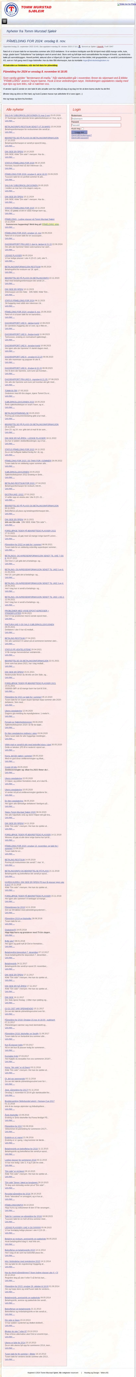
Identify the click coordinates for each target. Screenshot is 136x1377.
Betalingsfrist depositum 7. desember (21, 952)
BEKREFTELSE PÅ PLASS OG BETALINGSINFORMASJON (32, 138)
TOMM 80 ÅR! (11, 391)
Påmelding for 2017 (14, 1126)
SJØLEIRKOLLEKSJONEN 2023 (19, 402)
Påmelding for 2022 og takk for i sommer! (23, 544)
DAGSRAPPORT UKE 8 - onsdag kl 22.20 (23, 357)
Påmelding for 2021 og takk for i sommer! (23, 697)
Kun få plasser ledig (14, 1045)
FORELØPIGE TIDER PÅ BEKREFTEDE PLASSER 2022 (30, 531)
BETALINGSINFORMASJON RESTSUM (22, 267)
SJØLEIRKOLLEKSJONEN (17, 472)
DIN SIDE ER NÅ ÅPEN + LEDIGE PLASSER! (25, 438)
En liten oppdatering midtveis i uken (21, 733)
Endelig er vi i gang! (14, 1137)
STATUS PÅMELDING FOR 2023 (19, 449)
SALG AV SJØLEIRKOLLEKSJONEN (21, 185)
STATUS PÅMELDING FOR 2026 (19, 163)
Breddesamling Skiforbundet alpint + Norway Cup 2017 (30, 1101)
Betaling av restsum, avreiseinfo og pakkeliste (25, 1239)
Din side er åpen (12, 1320)
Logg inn (79, 132)
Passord (75, 122)
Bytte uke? (9, 941)
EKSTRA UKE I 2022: (14, 494)
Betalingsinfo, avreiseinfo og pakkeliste (22, 1298)
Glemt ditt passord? (80, 138)
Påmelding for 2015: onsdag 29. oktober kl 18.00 (27, 1286)
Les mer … (10, 121)
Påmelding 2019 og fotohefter (18, 918)
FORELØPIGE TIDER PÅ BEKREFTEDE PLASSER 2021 (30, 683)
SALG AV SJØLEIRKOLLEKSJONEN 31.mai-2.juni (27, 115)
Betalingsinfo (11, 963)
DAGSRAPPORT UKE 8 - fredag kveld (22, 334)
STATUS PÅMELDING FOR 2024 (19, 300)
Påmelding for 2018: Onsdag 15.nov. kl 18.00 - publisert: (30, 1020)
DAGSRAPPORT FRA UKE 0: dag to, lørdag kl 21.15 (28, 244)
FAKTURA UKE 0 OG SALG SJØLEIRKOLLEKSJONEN (29, 624)
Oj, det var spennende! (15, 1079)
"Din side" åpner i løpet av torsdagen (21, 1182)
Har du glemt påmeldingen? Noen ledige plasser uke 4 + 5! (31, 1272)
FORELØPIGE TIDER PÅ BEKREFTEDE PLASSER (28, 835)
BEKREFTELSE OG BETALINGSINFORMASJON (26, 661)
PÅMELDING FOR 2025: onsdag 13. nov (23, 233)
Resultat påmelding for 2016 (17, 1194)
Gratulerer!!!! (10, 930)
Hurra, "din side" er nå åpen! (17, 1067)
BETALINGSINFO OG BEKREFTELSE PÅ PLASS (27, 871)
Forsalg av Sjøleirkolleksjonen (18, 722)
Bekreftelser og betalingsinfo (18, 1309)
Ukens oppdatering (13, 711)
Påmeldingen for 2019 (15, 907)
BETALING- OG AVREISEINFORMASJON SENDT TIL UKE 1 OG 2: (34, 597)
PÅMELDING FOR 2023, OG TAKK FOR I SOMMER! (28, 461)
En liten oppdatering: (14, 801)
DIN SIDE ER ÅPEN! (14, 152)
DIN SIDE (9, 997)
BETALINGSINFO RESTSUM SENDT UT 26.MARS (27, 127)
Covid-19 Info (11, 767)
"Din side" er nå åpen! (14, 1171)
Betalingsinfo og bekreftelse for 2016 (21, 1149)
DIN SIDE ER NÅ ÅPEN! (16, 986)
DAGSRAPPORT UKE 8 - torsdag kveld (22, 345)
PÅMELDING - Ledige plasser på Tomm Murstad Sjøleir (30, 219)
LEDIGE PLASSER (13, 255)
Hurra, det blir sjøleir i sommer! (18, 756)
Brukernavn (76, 115)
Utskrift (100, 47)
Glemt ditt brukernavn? (81, 135)
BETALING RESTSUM (15, 638)
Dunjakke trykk (11, 1056)
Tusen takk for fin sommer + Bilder (20, 1354)
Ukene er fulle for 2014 (15, 1343)
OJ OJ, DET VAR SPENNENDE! (19, 1008)
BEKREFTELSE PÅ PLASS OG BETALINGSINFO (27, 278)
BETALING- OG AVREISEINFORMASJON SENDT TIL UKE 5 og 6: (34, 569)
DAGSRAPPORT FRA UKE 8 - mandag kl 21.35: (26, 379)
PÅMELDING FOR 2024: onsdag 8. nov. (22, 312)
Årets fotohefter (11, 1115)
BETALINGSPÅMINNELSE (17, 413)
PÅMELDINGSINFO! (14, 1205)
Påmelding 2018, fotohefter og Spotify (22, 1034)
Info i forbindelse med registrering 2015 (22, 1261)
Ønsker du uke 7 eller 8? (16, 1331)
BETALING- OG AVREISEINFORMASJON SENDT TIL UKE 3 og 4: (34, 583)
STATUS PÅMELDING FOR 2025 (19, 208)
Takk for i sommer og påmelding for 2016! (23, 1216)
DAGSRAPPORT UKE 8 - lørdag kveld (22, 323)
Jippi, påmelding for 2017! (16, 1090)
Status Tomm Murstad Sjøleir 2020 (20, 812)
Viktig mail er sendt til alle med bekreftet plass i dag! (28, 744)
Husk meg (75, 129)
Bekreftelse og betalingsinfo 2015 (20, 1250)
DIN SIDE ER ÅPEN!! (14, 672)
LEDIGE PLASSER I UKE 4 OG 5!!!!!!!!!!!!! (23, 1227)
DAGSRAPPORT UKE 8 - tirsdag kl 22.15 (23, 368)
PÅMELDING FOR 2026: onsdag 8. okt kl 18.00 (26, 174)
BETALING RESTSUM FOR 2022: (20, 483)
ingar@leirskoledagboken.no (96, 60)
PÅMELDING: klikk (50, 224)
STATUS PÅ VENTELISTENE (18, 649)
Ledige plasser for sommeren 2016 (20, 1160)
